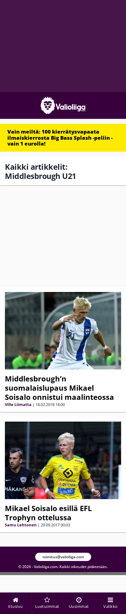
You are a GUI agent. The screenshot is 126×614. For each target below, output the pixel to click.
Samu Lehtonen (21, 525)
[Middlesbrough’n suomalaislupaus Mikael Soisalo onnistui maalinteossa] (63, 331)
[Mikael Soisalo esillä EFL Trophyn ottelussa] (63, 460)
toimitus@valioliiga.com (63, 556)
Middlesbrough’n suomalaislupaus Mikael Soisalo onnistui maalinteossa (59, 387)
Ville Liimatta (18, 404)
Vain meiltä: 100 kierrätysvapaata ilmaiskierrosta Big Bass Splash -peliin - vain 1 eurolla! (60, 137)
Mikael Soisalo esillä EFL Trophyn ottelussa (48, 512)
